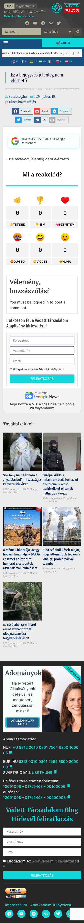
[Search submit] (78, 32)
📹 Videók (63, 43)
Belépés (9, 16)
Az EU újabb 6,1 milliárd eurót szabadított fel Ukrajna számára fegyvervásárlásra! (19, 631)
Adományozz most (22, 722)
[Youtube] (35, 23)
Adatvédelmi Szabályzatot (47, 369)
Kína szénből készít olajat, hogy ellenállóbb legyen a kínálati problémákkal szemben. (61, 556)
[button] (6, 42)
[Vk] (51, 23)
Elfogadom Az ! (38, 369)
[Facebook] (27, 23)
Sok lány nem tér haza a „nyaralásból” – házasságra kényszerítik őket (22, 479)
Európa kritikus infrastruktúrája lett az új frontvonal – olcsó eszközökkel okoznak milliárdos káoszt (60, 484)
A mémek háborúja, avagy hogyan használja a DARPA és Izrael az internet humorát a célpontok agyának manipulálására (21, 559)
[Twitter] (59, 23)
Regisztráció (25, 16)
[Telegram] (43, 23)
